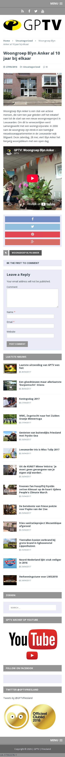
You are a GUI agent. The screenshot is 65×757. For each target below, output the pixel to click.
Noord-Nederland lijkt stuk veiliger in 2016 (40, 561)
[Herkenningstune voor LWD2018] (10, 583)
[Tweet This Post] (32, 227)
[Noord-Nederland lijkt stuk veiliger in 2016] (10, 566)
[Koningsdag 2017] (10, 405)
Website (11, 331)
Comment (12, 287)
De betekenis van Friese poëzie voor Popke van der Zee (38, 507)
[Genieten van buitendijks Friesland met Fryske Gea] (10, 439)
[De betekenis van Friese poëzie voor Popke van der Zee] (10, 512)
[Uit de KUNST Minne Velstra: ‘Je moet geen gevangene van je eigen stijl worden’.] (10, 473)
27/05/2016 (11, 66)
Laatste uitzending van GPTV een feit (39, 366)
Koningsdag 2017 (29, 398)
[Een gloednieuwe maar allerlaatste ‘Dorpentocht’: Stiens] (10, 388)
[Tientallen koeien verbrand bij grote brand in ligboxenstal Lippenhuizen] (10, 546)
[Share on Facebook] (32, 219)
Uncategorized (31, 66)
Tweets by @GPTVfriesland (17, 698)
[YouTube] (43, 11)
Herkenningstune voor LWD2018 (38, 576)
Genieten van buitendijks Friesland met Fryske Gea (40, 434)
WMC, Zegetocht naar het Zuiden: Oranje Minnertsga (39, 417)
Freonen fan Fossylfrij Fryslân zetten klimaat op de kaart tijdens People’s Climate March (40, 489)
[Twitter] (36, 11)
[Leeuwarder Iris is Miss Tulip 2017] (10, 456)
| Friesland (45, 748)
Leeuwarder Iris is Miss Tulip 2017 (39, 449)
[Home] (23, 11)
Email (10, 321)
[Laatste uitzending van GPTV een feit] (10, 371)
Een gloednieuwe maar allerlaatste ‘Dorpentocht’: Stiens (40, 383)
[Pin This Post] (32, 235)
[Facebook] (29, 11)
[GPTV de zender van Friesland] (32, 25)
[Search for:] (32, 607)
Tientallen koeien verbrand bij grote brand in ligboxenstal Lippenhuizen (37, 543)
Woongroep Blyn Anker (25, 252)
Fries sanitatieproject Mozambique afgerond (40, 524)
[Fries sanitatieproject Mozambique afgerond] (10, 529)
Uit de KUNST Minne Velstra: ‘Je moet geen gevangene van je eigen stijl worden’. (37, 469)
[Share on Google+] (32, 242)
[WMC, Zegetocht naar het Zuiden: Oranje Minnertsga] (10, 422)
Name (10, 312)
